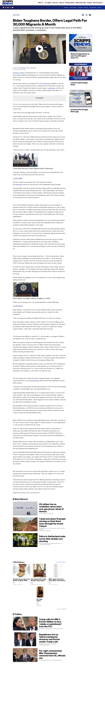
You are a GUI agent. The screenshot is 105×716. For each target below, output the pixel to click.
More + (99, 7)
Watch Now (97, 2)
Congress (80, 7)
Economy (86, 7)
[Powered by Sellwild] (63, 609)
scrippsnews (4, 7)
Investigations (80, 2)
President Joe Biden (19, 73)
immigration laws (34, 380)
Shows (89, 2)
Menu (40, 2)
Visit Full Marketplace (61, 562)
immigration (51, 88)
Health (61, 2)
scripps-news (8, 7)
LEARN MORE (18, 178)
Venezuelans (46, 83)
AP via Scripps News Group (22, 68)
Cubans (18, 75)
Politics (55, 2)
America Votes (73, 7)
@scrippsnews (13, 7)
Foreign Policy (93, 7)
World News (69, 2)
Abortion (66, 7)
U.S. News (48, 2)
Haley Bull (33, 68)
